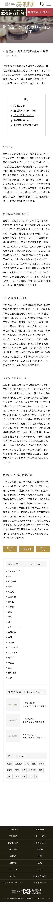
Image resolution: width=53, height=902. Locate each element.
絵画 (23, 770)
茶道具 (11, 591)
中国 (10, 637)
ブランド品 (13, 647)
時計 (10, 576)
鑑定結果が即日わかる (24, 110)
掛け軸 (41, 764)
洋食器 (11, 606)
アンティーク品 (14, 652)
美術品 (11, 657)
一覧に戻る (27, 549)
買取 (10, 586)
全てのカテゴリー (16, 571)
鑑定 (23, 776)
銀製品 (11, 601)
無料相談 (12, 672)
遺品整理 (12, 581)
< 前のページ (10, 549)
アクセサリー (14, 627)
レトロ (16, 776)
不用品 (11, 642)
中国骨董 (32, 770)
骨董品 (11, 662)
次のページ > (43, 549)
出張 (10, 667)
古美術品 (18, 764)
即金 (8, 776)
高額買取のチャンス (23, 120)
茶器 (17, 770)
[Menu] (48, 4)
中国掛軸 (12, 632)
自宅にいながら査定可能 (25, 125)
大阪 (27, 764)
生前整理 (12, 596)
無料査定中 (19, 105)
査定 (10, 677)
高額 (40, 770)
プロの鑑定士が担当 (23, 115)
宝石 (10, 616)
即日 (10, 622)
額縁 (10, 611)
